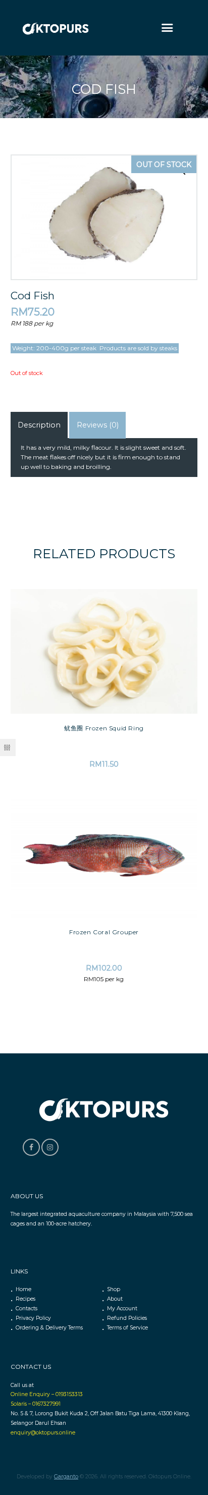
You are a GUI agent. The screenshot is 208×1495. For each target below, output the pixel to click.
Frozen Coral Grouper (104, 932)
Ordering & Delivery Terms (49, 1327)
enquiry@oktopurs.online (43, 1432)
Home (23, 1289)
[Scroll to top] (193, 1400)
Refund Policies (127, 1318)
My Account (122, 1308)
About (115, 1299)
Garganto (66, 1476)
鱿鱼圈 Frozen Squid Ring (104, 728)
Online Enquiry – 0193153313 (47, 1394)
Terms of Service (127, 1327)
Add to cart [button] (104, 608)
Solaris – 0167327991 (36, 1404)
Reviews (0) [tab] (98, 425)
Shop (113, 1289)
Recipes (25, 1299)
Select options (104, 814)
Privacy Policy (33, 1318)
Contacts (26, 1308)
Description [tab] (39, 425)
